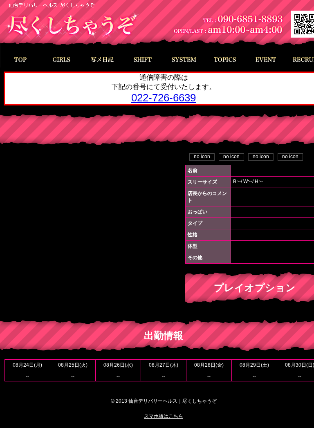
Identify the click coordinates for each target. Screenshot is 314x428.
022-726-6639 (163, 98)
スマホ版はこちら (163, 416)
